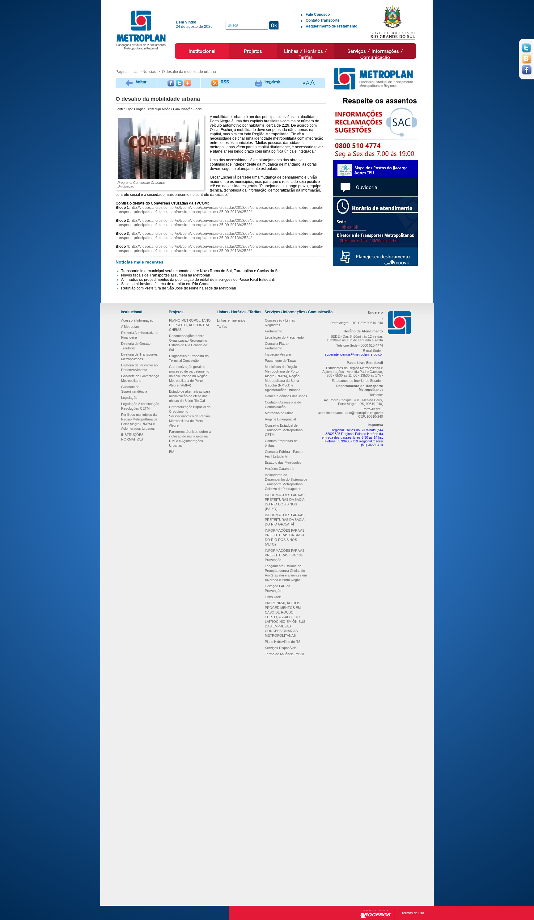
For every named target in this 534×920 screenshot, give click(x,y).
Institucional (202, 51)
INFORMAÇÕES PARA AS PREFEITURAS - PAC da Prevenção (284, 555)
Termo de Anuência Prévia (284, 654)
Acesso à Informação (137, 320)
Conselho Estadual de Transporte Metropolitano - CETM (285, 430)
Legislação (129, 397)
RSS (225, 82)
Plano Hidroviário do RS (282, 642)
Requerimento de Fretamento (331, 26)
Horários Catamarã (279, 469)
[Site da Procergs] (375, 914)
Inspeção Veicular (278, 354)
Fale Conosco (318, 14)
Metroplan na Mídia (279, 413)
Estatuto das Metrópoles (283, 462)
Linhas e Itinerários (231, 320)
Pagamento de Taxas (281, 360)
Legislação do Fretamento (284, 337)
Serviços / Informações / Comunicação (375, 54)
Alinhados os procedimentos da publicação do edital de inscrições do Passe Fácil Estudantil (198, 279)
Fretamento (273, 331)
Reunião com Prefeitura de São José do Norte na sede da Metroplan (178, 288)
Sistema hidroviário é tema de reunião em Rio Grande (166, 284)
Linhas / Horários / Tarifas (305, 54)
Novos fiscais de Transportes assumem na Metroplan (165, 275)
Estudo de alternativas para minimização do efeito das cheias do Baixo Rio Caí (189, 396)
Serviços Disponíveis (281, 648)
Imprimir (272, 82)
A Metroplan (130, 326)
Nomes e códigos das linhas (286, 396)
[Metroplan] (141, 30)
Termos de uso (412, 913)
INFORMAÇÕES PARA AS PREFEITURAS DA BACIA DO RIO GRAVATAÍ (284, 519)
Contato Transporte (323, 20)
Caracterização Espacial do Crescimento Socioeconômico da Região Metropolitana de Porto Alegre (189, 416)
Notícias (149, 72)
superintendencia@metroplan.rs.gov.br (354, 354)
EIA (171, 452)
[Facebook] (170, 83)
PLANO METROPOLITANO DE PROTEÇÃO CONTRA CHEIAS (190, 325)
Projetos (253, 51)
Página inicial (127, 72)
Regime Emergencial (280, 419)
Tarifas (222, 326)
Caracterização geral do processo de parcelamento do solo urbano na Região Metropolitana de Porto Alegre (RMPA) (189, 376)
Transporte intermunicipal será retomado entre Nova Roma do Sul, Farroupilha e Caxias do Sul (201, 271)
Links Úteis (273, 597)
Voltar (141, 82)
